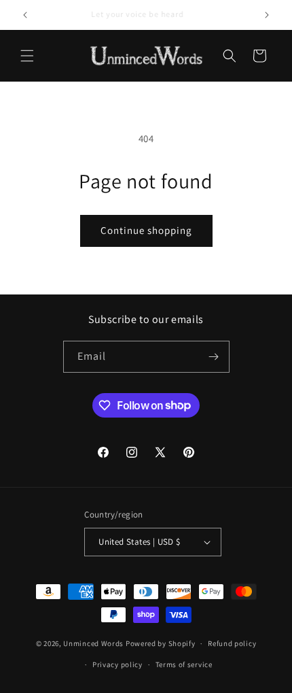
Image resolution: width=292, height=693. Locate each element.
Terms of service (184, 664)
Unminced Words (93, 643)
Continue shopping (146, 230)
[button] (27, 56)
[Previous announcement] (25, 15)
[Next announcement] (267, 15)
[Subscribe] (214, 357)
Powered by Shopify (161, 643)
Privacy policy (117, 664)
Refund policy (232, 643)
